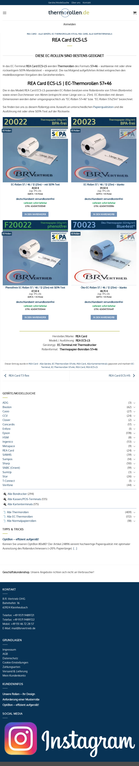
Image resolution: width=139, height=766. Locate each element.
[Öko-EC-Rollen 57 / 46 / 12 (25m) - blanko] (103, 252)
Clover (6, 420)
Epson (6, 433)
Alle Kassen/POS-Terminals (24, 499)
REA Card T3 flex (18, 375)
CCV (5, 415)
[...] (75, 548)
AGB (5, 654)
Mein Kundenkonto (14, 675)
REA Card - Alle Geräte (39, 34)
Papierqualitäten (103, 107)
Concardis (9, 424)
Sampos (7, 459)
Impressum (9, 649)
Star (5, 476)
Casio (6, 411)
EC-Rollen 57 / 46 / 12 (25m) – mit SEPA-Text (35, 184)
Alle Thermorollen (18, 512)
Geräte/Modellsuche (58, 2)
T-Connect (9, 480)
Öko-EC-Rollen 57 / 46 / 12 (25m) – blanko (104, 287)
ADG (5, 402)
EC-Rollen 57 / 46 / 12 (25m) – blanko (104, 184)
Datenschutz (10, 658)
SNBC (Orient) (11, 467)
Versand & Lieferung (15, 671)
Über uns (75, 2)
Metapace (9, 446)
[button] (5, 13)
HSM (6, 437)
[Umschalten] (134, 403)
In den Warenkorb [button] (35, 214)
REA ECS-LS (92, 367)
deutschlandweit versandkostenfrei (35, 198)
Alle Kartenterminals (20, 504)
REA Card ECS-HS (120, 375)
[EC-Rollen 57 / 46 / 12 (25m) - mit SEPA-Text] (35, 149)
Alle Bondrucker (17, 494)
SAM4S (7, 454)
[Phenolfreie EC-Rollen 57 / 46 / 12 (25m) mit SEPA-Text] (35, 252)
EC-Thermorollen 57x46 (64, 34)
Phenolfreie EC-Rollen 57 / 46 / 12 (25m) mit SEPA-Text (35, 287)
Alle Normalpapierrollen (21, 520)
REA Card (8, 450)
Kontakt (87, 2)
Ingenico (8, 441)
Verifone (8, 485)
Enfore (7, 428)
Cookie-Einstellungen (15, 662)
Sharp (6, 463)
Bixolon (7, 407)
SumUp (7, 472)
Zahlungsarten (11, 667)
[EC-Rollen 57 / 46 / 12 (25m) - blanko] (103, 149)
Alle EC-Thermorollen (20, 516)
